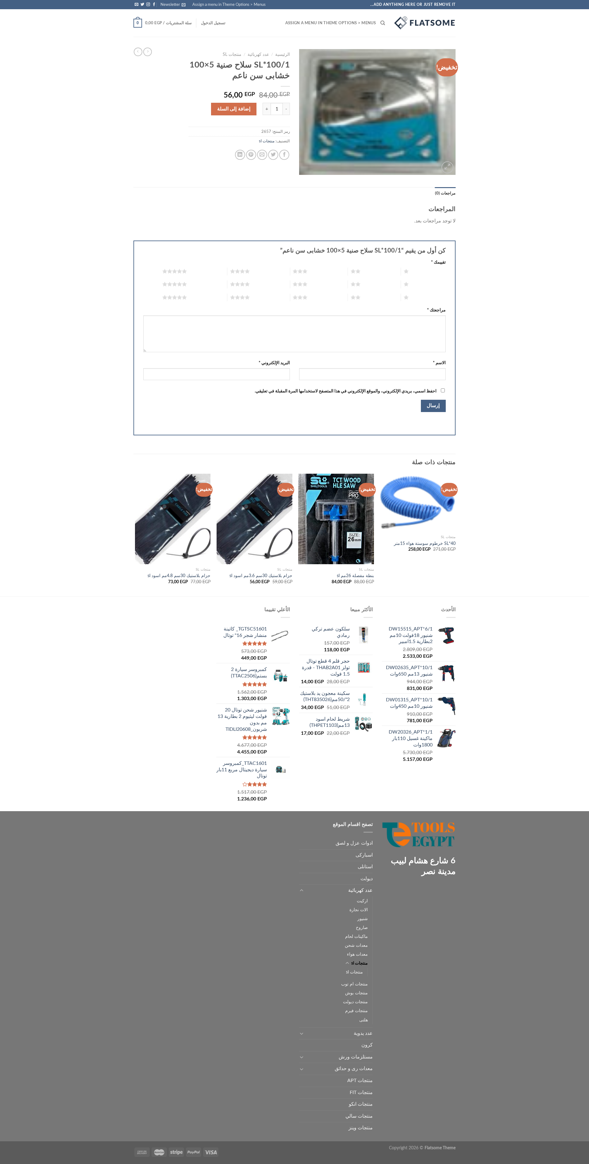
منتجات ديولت (355, 1002)
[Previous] (455, 534)
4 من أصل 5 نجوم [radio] (270, 271)
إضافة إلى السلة (233, 108)
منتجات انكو (361, 1104)
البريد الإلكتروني (274, 362)
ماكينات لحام (356, 936)
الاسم (439, 362)
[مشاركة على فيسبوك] (284, 155)
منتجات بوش (356, 993)
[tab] (445, 193)
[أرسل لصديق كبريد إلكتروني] (262, 155)
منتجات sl (232, 54)
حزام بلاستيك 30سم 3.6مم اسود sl (260, 575)
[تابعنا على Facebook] (154, 4)
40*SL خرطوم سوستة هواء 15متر (425, 543)
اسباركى (364, 855)
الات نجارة (358, 910)
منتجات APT (360, 1080)
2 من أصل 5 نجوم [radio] (380, 271)
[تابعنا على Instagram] (148, 4)
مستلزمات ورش (356, 1056)
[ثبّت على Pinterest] (251, 155)
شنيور (362, 918)
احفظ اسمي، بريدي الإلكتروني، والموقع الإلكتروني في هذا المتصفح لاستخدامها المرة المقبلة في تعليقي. (346, 391)
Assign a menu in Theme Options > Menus (229, 4)
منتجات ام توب (354, 984)
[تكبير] (447, 167)
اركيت (362, 901)
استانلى (365, 866)
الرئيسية (282, 54)
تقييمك (438, 262)
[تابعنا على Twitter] (142, 4)
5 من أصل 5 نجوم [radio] (207, 271)
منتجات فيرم (356, 1010)
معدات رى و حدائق (354, 1068)
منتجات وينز (360, 1127)
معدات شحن (356, 945)
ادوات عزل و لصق (354, 843)
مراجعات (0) (445, 193)
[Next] (135, 534)
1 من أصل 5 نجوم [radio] (429, 271)
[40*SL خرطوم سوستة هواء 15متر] (418, 503)
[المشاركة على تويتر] (273, 155)
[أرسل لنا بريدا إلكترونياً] (136, 4)
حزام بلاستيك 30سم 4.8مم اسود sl (179, 575)
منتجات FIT (361, 1092)
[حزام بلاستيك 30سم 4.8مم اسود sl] (173, 519)
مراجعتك (436, 310)
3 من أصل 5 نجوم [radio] (327, 271)
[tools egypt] (425, 23)
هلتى (363, 1020)
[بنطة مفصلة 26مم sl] (336, 519)
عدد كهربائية (258, 54)
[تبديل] (301, 890)
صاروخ (362, 927)
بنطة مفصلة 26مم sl (355, 575)
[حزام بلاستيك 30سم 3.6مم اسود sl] (254, 519)
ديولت (366, 878)
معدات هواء (357, 954)
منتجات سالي (359, 1116)
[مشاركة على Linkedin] (240, 155)
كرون (367, 1045)
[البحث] (382, 23)
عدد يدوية (363, 1033)
